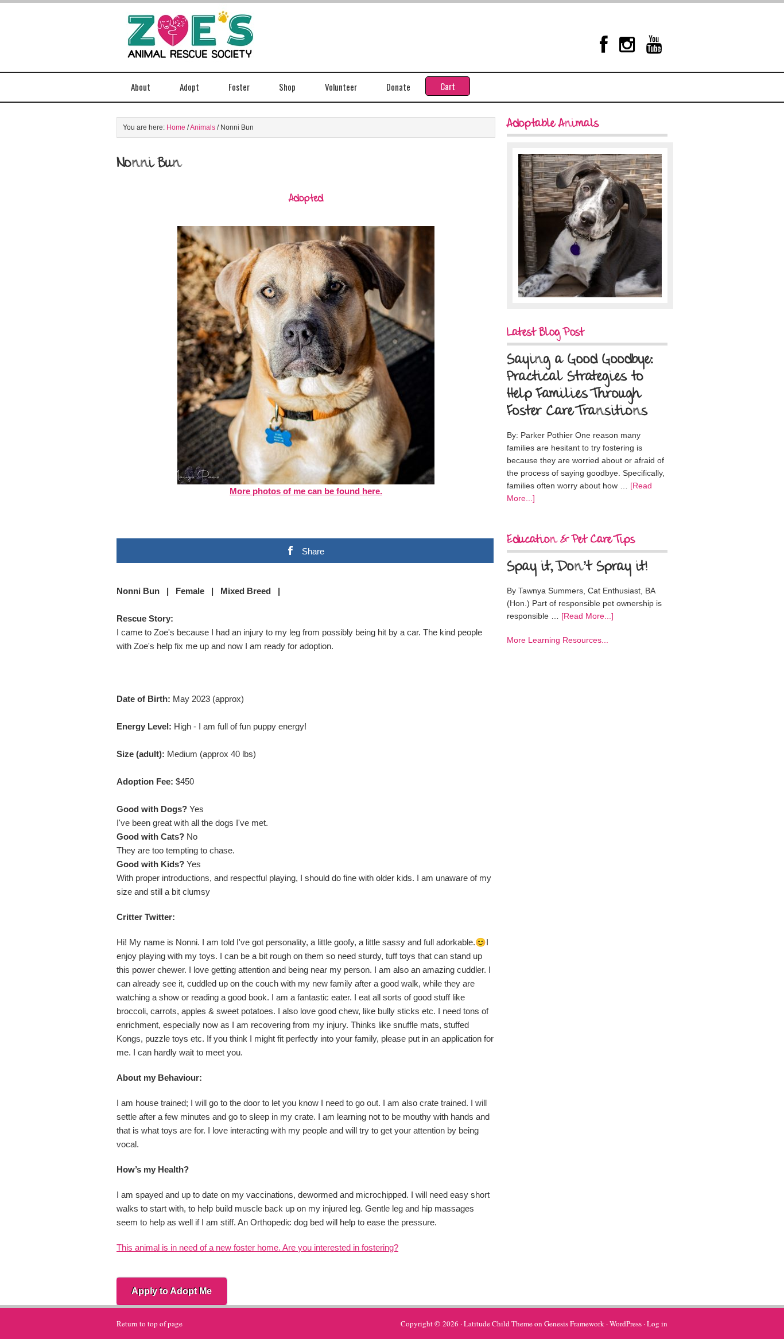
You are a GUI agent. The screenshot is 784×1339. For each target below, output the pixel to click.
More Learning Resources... (557, 640)
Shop (287, 86)
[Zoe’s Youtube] (654, 44)
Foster (239, 86)
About (140, 86)
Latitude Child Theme (498, 1323)
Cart (447, 86)
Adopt (189, 86)
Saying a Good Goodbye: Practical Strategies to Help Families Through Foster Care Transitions (580, 385)
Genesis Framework (574, 1323)
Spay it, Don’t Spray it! (577, 567)
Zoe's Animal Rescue (203, 31)
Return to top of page (150, 1323)
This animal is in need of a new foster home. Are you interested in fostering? (257, 1247)
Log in (657, 1323)
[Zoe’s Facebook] (604, 44)
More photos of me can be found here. (306, 491)
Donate (398, 86)
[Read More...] (587, 615)
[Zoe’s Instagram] (627, 44)
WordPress (626, 1323)
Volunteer (341, 86)
